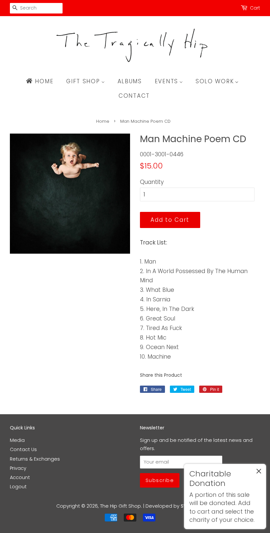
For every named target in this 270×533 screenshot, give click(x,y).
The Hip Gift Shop (120, 506)
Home (102, 121)
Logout (18, 486)
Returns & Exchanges (35, 459)
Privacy (18, 468)
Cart (255, 8)
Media (17, 440)
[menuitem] (42, 81)
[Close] (259, 472)
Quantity (152, 182)
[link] (225, 496)
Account (20, 477)
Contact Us (23, 449)
